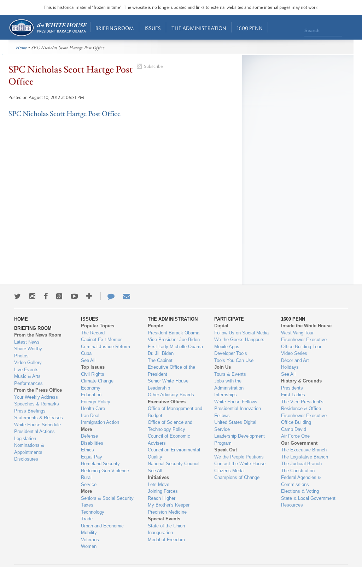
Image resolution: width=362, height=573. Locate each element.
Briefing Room (114, 28)
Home (47, 27)
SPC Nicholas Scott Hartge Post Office (64, 113)
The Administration (198, 28)
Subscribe (153, 66)
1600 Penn (250, 28)
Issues (153, 28)
